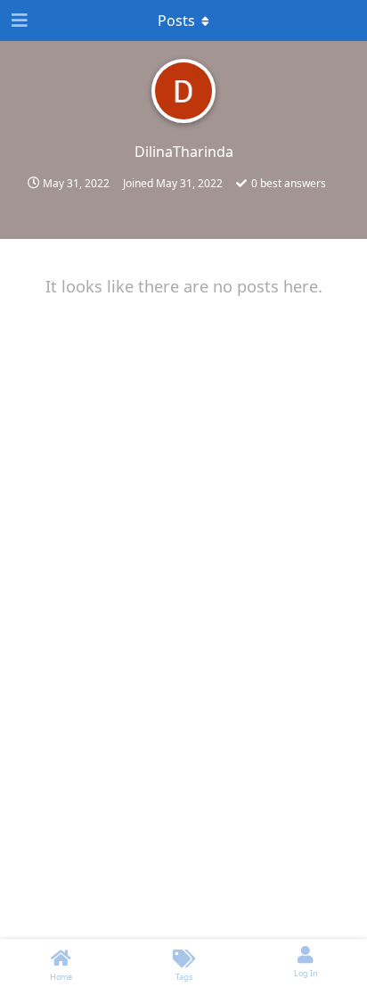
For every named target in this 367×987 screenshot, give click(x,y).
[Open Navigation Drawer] (18, 20)
